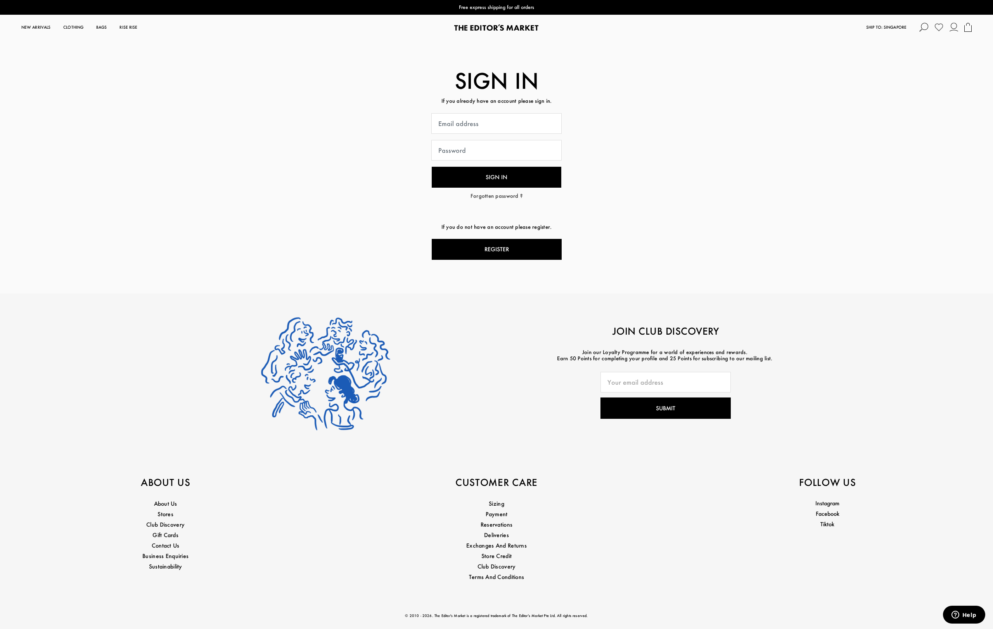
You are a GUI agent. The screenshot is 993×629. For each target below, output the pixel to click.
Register (496, 249)
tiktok (827, 524)
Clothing (73, 27)
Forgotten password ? (496, 195)
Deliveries (496, 535)
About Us (165, 503)
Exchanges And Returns (496, 545)
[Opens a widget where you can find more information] (964, 615)
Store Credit (496, 556)
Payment (497, 514)
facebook (827, 513)
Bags (101, 27)
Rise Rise (128, 27)
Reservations (496, 524)
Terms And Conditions (496, 577)
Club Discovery (165, 524)
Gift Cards (165, 535)
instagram (827, 503)
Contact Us (166, 545)
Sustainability (165, 566)
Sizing (496, 503)
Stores (165, 514)
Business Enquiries (165, 556)
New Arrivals (35, 27)
